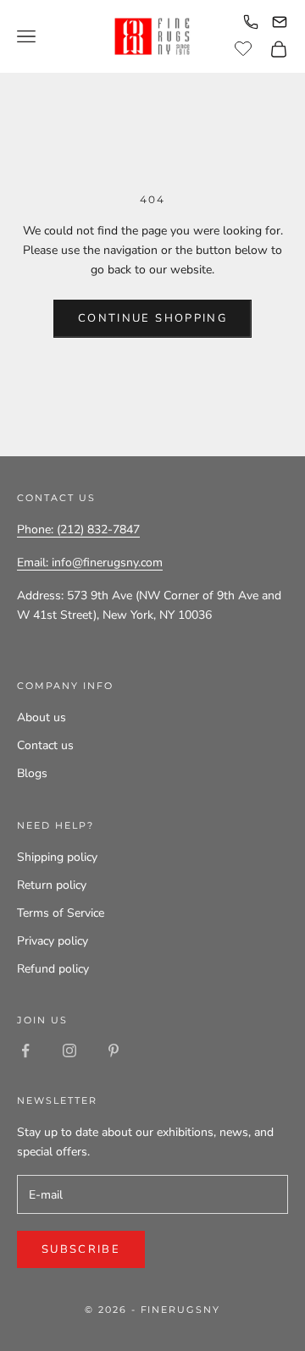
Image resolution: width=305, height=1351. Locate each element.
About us (41, 717)
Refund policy (53, 969)
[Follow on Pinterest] (113, 1050)
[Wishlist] (245, 46)
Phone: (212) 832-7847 (78, 529)
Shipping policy (57, 857)
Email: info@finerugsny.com (90, 562)
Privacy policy (52, 941)
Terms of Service (60, 913)
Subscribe (81, 1249)
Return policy (51, 885)
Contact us (45, 745)
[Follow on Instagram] (69, 1050)
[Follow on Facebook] (25, 1050)
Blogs (32, 773)
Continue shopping (152, 318)
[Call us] (250, 22)
